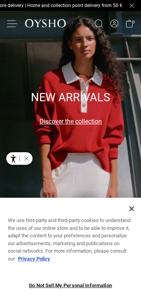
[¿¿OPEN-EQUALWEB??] (19, 158)
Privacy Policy (34, 259)
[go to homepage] (45, 23)
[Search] (98, 23)
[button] (130, 23)
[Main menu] (12, 23)
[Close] (131, 208)
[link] (114, 23)
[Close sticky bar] (131, 5)
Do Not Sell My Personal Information (70, 285)
